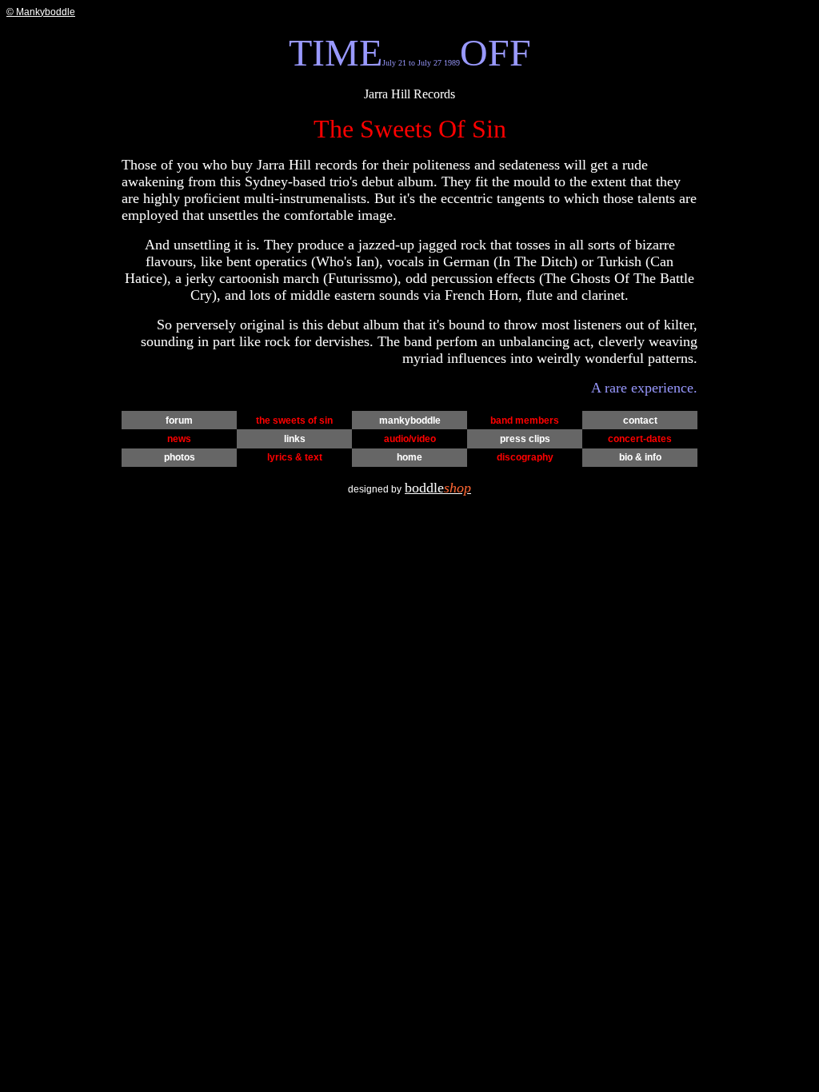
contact (640, 420)
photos (179, 457)
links (295, 438)
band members (524, 420)
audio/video (410, 438)
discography (525, 457)
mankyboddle (410, 420)
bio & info (640, 457)
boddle (438, 488)
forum (179, 420)
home (409, 457)
